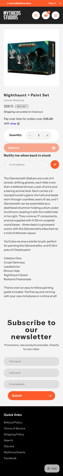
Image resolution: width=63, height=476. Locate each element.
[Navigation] (55, 15)
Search (8, 440)
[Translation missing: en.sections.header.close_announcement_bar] (60, 3)
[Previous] (8, 3)
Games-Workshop (14, 100)
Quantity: (15, 135)
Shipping (9, 111)
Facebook (10, 458)
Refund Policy (13, 422)
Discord (9, 446)
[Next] (55, 3)
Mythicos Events (14, 452)
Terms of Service (14, 428)
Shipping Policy (14, 434)
